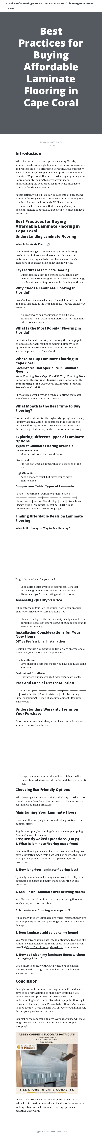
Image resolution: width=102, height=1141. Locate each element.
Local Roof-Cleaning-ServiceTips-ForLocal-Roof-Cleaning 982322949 (49, 3)
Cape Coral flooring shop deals (44, 947)
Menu (10, 8)
